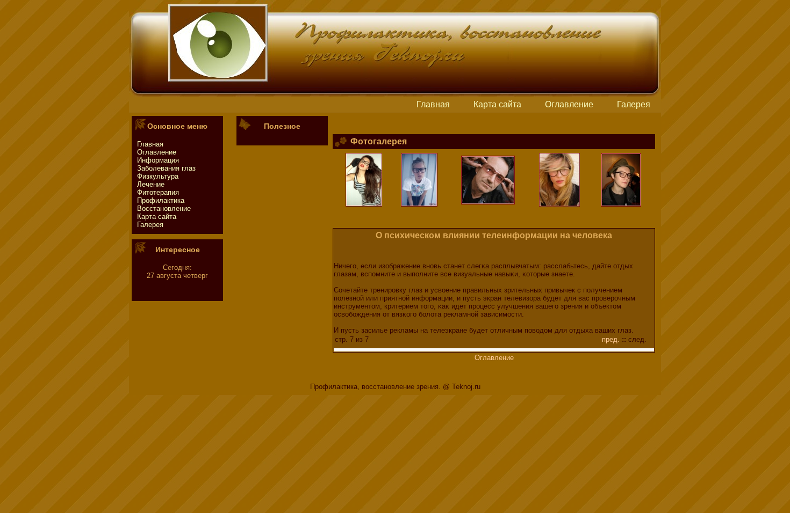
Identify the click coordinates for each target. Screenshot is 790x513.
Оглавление (569, 104)
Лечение (150, 184)
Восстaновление (164, 208)
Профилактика (160, 200)
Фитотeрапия (158, 192)
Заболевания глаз (166, 168)
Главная (433, 104)
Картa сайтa (497, 104)
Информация (158, 160)
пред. (611, 339)
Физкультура (157, 176)
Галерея (633, 104)
